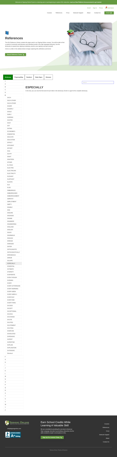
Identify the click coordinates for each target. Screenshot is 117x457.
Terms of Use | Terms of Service (58, 450)
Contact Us (97, 12)
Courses (49, 12)
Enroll (89, 8)
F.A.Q (67, 12)
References (59, 12)
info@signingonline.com (14, 428)
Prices (101, 8)
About (88, 12)
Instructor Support (78, 12)
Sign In (95, 8)
